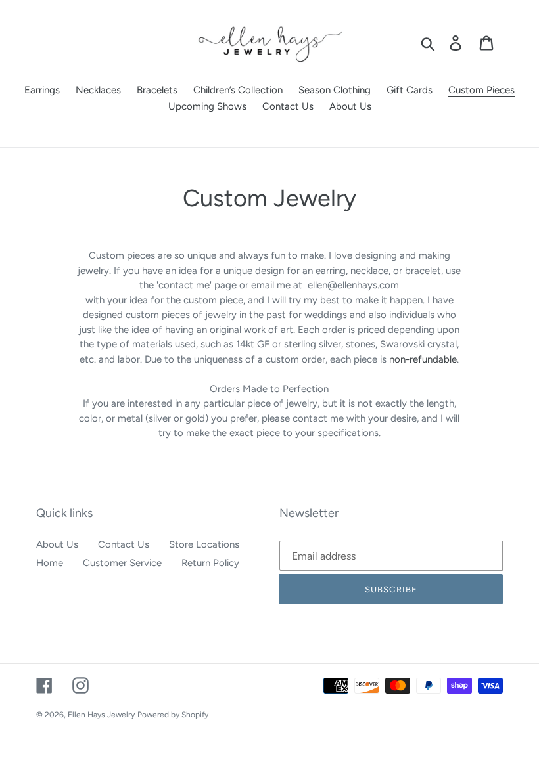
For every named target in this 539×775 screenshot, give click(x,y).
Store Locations (204, 544)
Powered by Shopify (172, 714)
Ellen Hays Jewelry (101, 714)
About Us (57, 544)
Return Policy (210, 563)
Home (49, 563)
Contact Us (123, 544)
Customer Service (122, 563)
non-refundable (423, 359)
